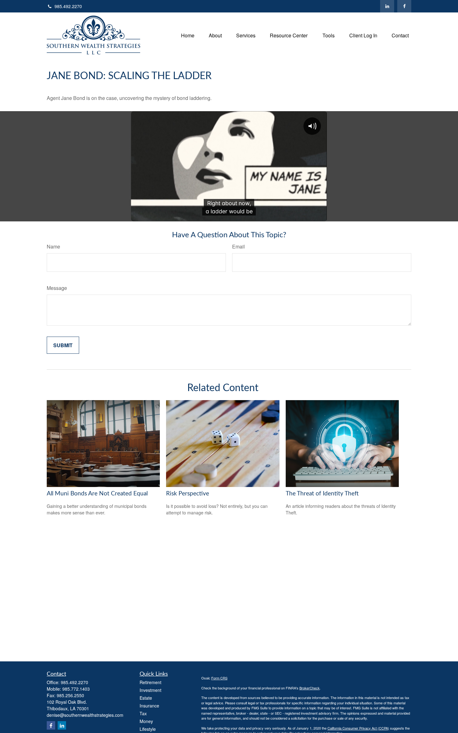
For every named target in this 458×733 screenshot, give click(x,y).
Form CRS (219, 677)
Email (238, 246)
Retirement (150, 682)
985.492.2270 (68, 6)
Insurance (149, 705)
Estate (146, 698)
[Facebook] (404, 6)
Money (146, 721)
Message (57, 287)
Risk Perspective (187, 494)
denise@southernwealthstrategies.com (85, 715)
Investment (150, 690)
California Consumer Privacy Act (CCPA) (358, 728)
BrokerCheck (309, 687)
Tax (143, 713)
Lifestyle (148, 729)
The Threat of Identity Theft (322, 494)
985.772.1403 (76, 689)
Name (53, 246)
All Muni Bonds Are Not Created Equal (97, 494)
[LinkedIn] (387, 6)
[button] (188, 35)
